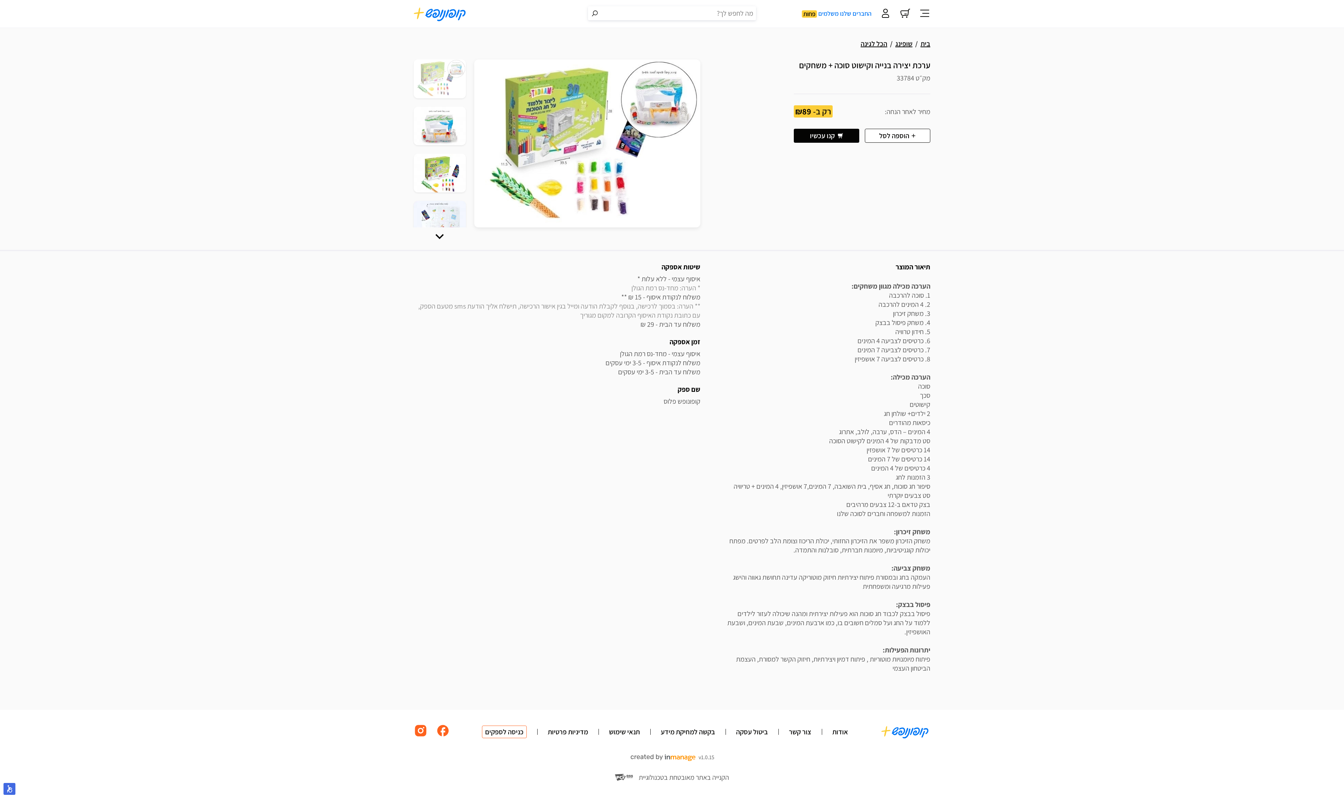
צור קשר (800, 731)
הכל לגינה (874, 43)
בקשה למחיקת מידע (688, 731)
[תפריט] (924, 14)
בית (925, 43)
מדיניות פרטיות (568, 731)
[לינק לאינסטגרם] (421, 736)
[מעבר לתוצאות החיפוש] (595, 13)
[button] (439, 236)
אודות (840, 731)
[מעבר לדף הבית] (440, 14)
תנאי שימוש (624, 731)
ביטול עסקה (752, 731)
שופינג (903, 43)
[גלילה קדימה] (439, 236)
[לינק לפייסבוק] (443, 736)
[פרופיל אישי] (885, 14)
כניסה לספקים (504, 731)
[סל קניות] (905, 14)
